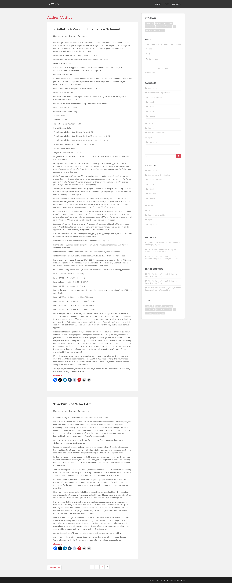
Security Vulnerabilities (157, 133)
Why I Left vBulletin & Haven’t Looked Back (161, 275)
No (150, 54)
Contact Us (176, 4)
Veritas (73, 36)
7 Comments (84, 411)
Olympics (153, 142)
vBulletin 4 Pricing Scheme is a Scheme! (86, 29)
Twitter (158, 4)
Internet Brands (160, 23)
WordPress (181, 581)
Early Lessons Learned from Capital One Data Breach (163, 243)
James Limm (150, 27)
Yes (150, 49)
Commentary (153, 88)
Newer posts (55, 567)
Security (151, 128)
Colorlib (165, 581)
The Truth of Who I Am (72, 404)
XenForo (157, 30)
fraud (148, 23)
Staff (167, 4)
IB (152, 23)
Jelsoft (151, 102)
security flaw (160, 27)
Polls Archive (150, 72)
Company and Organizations (159, 93)
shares (169, 27)
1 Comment (84, 36)
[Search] (178, 156)
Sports (150, 137)
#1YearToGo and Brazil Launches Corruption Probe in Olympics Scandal (162, 257)
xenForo (152, 116)
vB (174, 27)
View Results (163, 69)
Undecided (153, 59)
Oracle (152, 107)
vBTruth (54, 4)
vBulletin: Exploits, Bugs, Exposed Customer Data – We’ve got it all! (163, 289)
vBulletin (149, 30)
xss (163, 30)
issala (170, 23)
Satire (150, 123)
